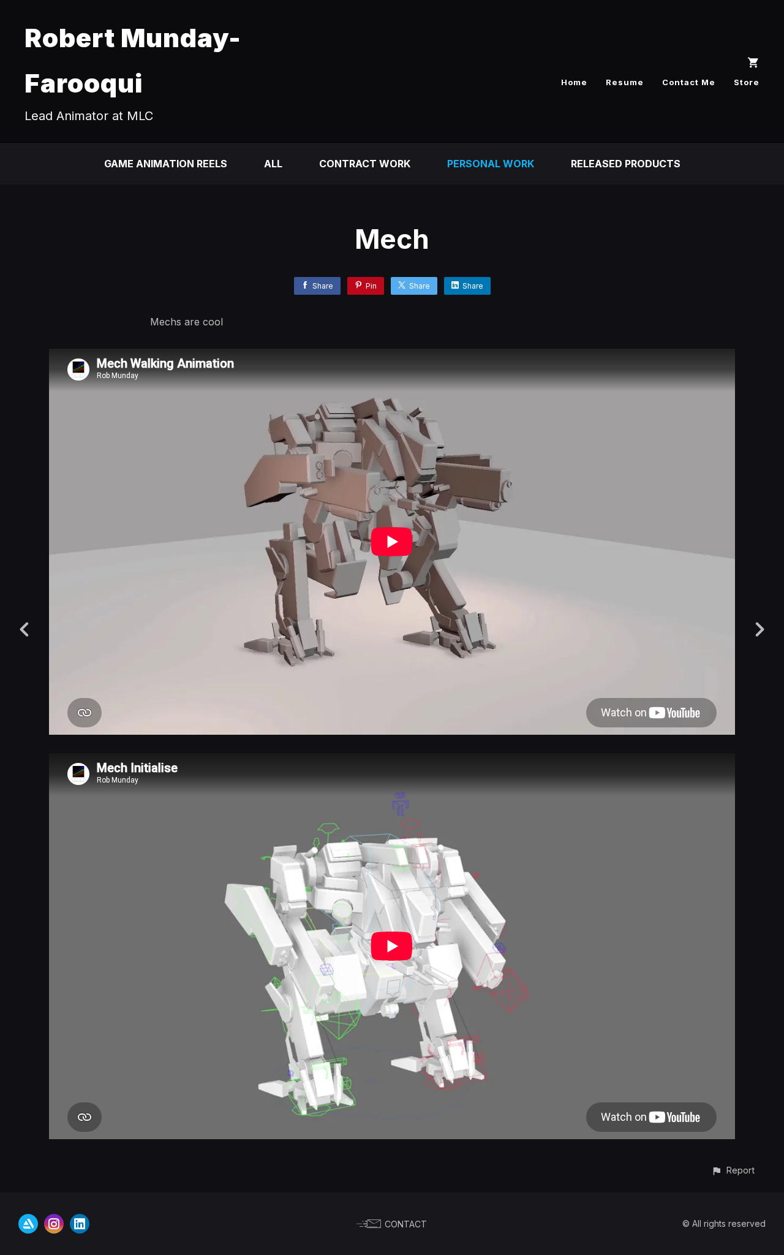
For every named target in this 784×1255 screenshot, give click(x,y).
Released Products (625, 163)
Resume (625, 82)
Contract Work (364, 163)
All (273, 163)
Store (747, 82)
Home (574, 82)
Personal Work (490, 163)
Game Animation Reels (165, 163)
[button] (733, 1170)
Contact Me (688, 82)
